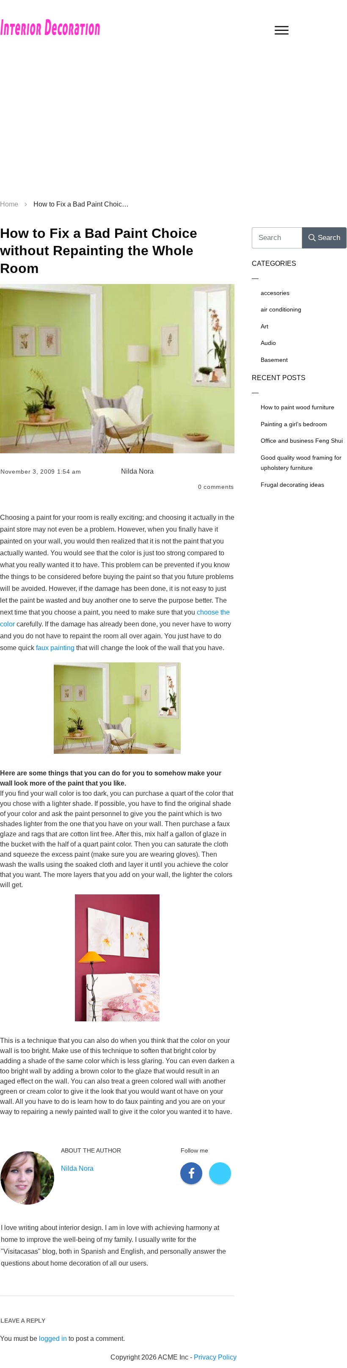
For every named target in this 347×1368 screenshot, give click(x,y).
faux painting (55, 647)
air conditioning (281, 309)
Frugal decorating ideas (292, 484)
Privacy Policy (215, 1357)
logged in (53, 1338)
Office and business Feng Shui (302, 440)
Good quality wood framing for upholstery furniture (301, 463)
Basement (274, 359)
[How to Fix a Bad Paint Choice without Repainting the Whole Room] (117, 368)
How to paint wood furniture (297, 407)
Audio (268, 342)
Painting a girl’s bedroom (294, 424)
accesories (275, 293)
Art (264, 326)
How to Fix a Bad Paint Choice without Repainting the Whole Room (98, 251)
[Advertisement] (173, 127)
